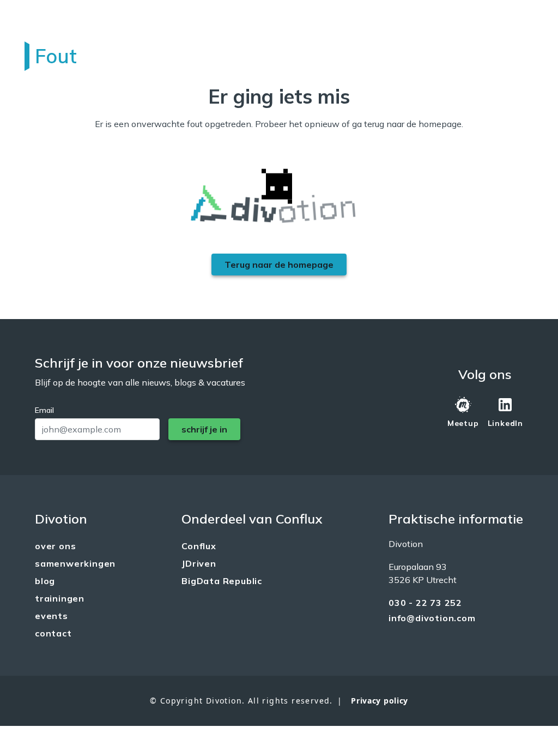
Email (44, 410)
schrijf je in (204, 429)
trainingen (59, 598)
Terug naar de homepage (279, 264)
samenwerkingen (75, 563)
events (51, 615)
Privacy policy (379, 700)
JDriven (198, 563)
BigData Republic (221, 580)
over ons (55, 545)
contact (53, 633)
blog (45, 580)
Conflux (198, 545)
